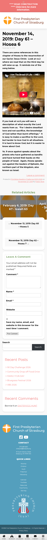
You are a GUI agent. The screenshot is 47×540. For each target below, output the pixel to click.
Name (10, 291)
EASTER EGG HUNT (27, 406)
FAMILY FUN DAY (15, 376)
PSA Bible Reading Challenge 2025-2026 (26, 179)
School (27, 539)
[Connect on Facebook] (21, 437)
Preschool (23, 472)
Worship (12, 539)
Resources (23, 485)
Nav (43, 539)
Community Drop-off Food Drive (23, 371)
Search (6, 342)
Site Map (23, 491)
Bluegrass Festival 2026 (19, 380)
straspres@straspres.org (23, 448)
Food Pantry (24, 488)
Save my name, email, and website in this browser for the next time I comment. (22, 325)
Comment (12, 274)
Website (10, 309)
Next (45, 207)
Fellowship (23, 474)
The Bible (23, 482)
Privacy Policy (23, 531)
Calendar (19, 539)
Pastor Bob (39, 182)
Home (4, 539)
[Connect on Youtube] (26, 437)
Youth (23, 469)
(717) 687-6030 (23, 447)
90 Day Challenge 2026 (18, 367)
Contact (35, 539)
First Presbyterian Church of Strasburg (23, 20)
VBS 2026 (12, 385)
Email (9, 300)
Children (23, 466)
